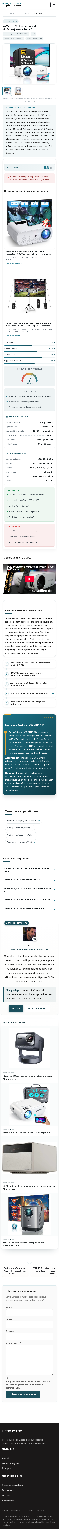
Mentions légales (10, 1463)
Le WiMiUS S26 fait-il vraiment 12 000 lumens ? (29, 900)
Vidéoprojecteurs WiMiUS (20, 14)
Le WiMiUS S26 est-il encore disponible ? (29, 909)
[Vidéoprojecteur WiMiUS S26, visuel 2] (18, 91)
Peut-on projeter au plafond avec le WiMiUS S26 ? (29, 890)
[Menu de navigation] (53, 4)
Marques (6, 1495)
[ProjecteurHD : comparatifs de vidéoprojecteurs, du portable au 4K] (12, 4)
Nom (9, 1307)
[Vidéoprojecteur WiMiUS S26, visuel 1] (7, 91)
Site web (10, 1331)
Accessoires (8, 1500)
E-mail (10, 1319)
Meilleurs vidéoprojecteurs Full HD (23, 820)
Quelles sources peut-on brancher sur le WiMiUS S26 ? (29, 870)
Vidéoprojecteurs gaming (20, 828)
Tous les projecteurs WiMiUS (21, 842)
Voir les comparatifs (37, 1008)
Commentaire (13, 1343)
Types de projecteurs (12, 1485)
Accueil (5, 14)
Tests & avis (8, 1490)
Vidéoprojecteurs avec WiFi (21, 835)
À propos (15, 1008)
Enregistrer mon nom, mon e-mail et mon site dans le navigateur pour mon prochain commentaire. (28, 1384)
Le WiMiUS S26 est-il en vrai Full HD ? (29, 880)
